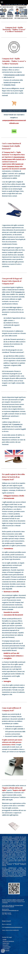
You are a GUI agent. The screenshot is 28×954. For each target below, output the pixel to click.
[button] (2, 2)
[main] (14, 29)
